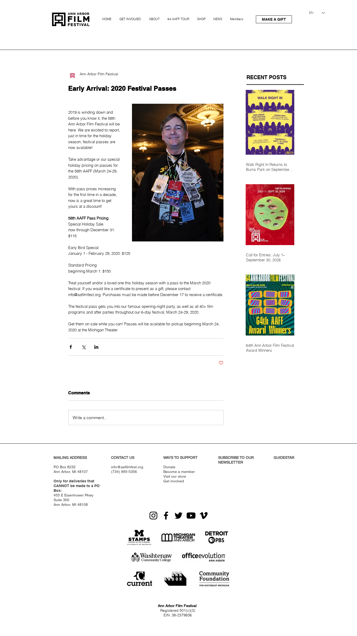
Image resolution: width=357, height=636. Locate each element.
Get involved (173, 481)
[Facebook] (166, 515)
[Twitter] (178, 515)
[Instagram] (153, 515)
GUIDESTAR (284, 457)
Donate (169, 467)
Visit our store (174, 476)
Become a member (179, 472)
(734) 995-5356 (124, 472)
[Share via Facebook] (70, 346)
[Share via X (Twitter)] (83, 346)
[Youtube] (191, 515)
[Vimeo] (203, 515)
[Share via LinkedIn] (96, 346)
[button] (131, 16)
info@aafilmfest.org (127, 467)
